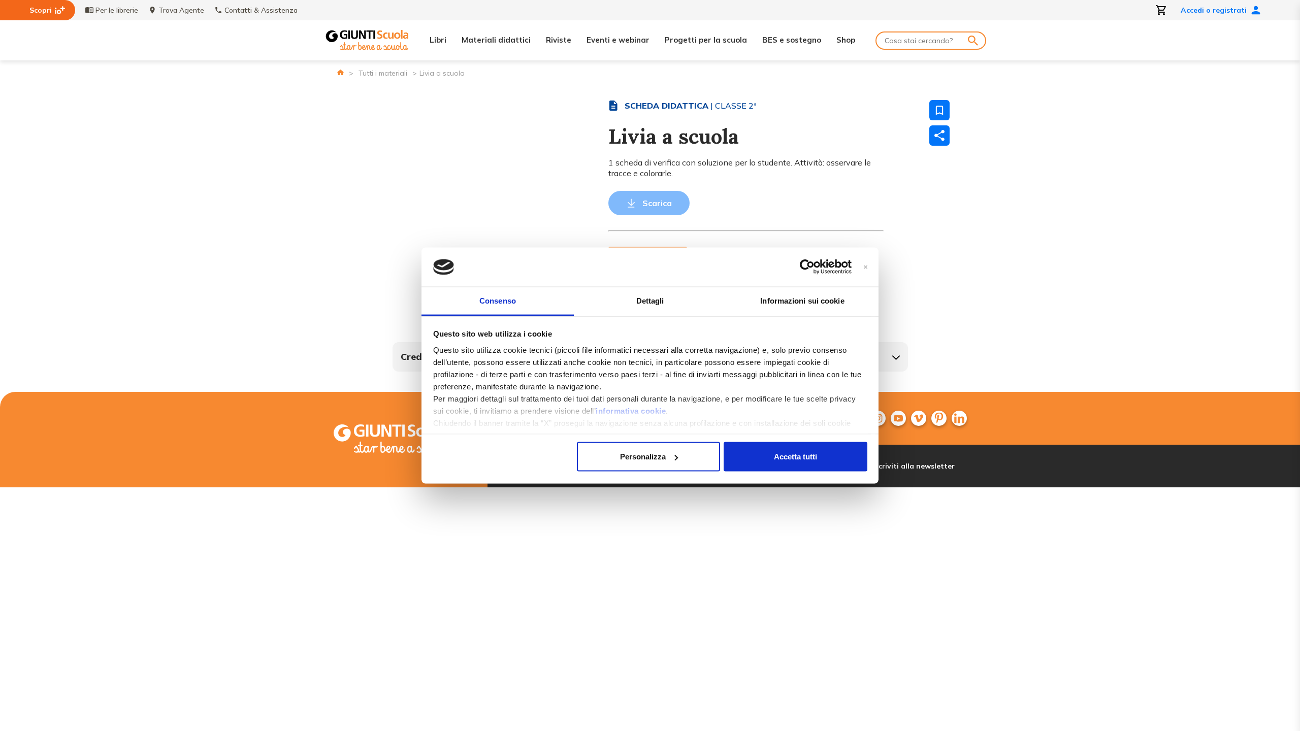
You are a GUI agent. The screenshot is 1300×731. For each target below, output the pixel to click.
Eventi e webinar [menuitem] (618, 40)
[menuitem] (898, 418)
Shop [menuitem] (845, 40)
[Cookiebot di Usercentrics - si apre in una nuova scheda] (807, 267)
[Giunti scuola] (403, 440)
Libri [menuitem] (438, 40)
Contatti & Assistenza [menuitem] (261, 10)
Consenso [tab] (497, 300)
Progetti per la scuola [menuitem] (706, 40)
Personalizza (643, 456)
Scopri (40, 10)
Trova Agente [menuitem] (181, 10)
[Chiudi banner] (865, 267)
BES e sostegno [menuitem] (791, 40)
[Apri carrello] (1161, 10)
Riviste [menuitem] (558, 40)
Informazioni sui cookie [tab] (802, 300)
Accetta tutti (795, 456)
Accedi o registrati (1214, 10)
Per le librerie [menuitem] (116, 10)
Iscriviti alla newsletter (914, 466)
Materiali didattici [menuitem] (496, 40)
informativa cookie (631, 410)
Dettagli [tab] (650, 300)
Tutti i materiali (383, 73)
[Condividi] (939, 135)
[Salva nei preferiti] (939, 110)
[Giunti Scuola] (367, 40)
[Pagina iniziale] (340, 72)
